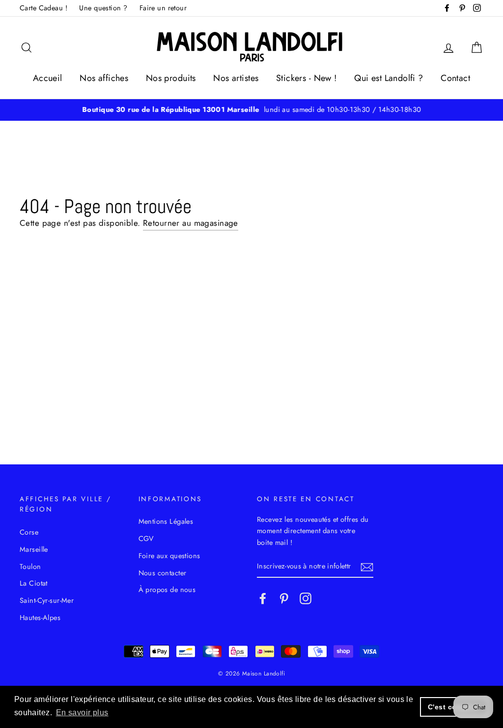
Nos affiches (104, 78)
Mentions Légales (166, 521)
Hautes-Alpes (40, 617)
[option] (251, 109)
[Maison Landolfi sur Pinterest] (284, 599)
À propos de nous (167, 589)
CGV (146, 538)
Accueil (47, 78)
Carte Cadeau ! (43, 8)
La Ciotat (34, 583)
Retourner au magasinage (190, 223)
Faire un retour (163, 8)
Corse (29, 532)
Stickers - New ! (306, 78)
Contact (455, 78)
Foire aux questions (169, 556)
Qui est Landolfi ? (388, 78)
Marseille (34, 549)
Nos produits (171, 78)
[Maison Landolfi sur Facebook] (263, 599)
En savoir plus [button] (82, 712)
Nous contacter (163, 573)
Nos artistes (235, 78)
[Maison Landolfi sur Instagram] (305, 599)
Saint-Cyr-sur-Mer (47, 600)
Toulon (30, 566)
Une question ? (103, 8)
